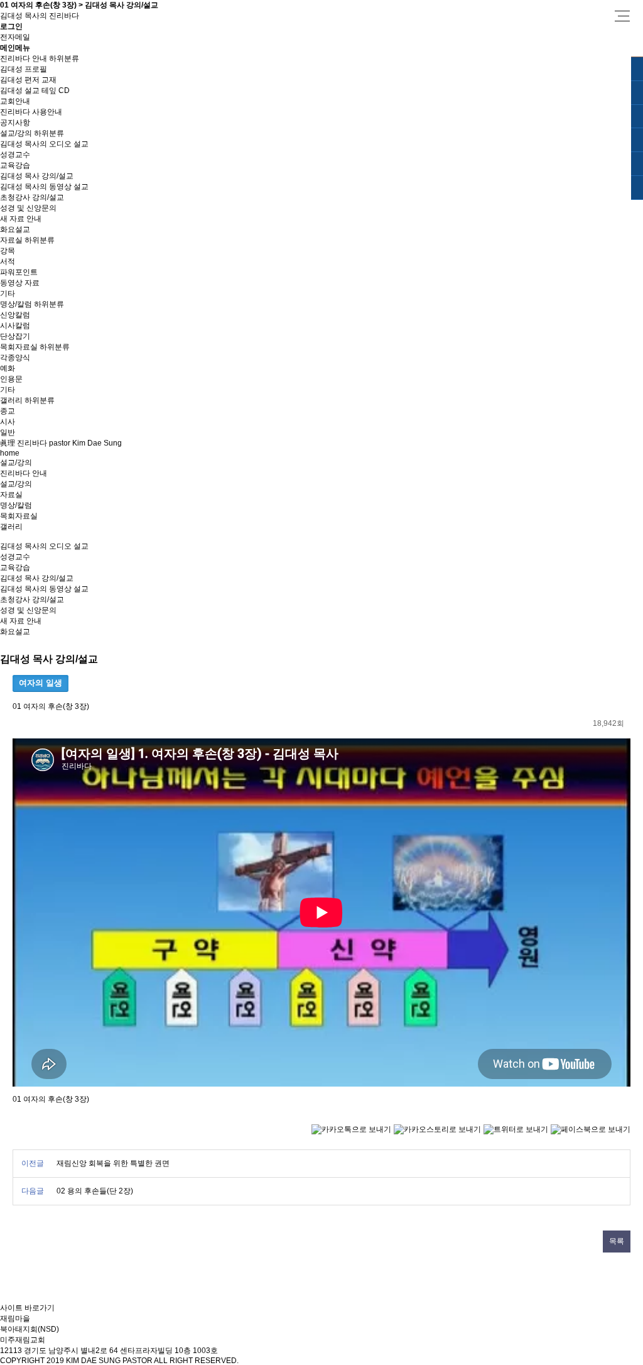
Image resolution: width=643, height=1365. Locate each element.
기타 (7, 293)
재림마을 (15, 1318)
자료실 (11, 240)
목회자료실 (19, 347)
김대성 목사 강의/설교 (36, 176)
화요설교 (15, 229)
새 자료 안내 (20, 218)
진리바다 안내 (23, 58)
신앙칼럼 (15, 314)
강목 (7, 250)
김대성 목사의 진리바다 (39, 15)
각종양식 (15, 357)
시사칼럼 (15, 325)
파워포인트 (19, 272)
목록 (616, 1241)
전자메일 (15, 37)
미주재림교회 (22, 1339)
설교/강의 (16, 133)
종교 (7, 411)
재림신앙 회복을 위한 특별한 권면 (113, 1163)
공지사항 (15, 122)
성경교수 (15, 154)
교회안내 (15, 101)
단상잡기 (15, 336)
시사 (7, 421)
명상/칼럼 (16, 304)
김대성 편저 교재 (28, 79)
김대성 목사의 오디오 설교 (44, 144)
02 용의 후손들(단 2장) (95, 1191)
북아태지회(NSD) (29, 1329)
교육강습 (15, 165)
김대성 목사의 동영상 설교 (44, 186)
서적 (7, 261)
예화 (7, 368)
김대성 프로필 (23, 69)
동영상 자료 (20, 282)
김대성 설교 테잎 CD (35, 90)
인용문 (11, 379)
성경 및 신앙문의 (28, 208)
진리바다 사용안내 (31, 111)
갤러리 (11, 400)
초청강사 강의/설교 (32, 197)
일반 (7, 432)
